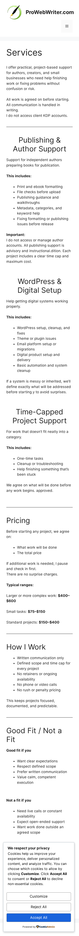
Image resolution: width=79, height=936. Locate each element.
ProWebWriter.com (50, 12)
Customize (39, 896)
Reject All (39, 907)
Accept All (38, 917)
